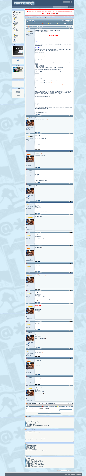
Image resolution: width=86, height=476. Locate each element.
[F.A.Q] (14, 29)
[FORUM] (14, 14)
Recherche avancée (69, 21)
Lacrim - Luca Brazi (31, 451)
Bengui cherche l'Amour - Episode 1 (34, 420)
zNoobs (29, 115)
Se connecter (30, 21)
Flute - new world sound (32, 446)
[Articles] (14, 18)
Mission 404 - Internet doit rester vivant (34, 419)
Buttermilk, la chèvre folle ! (32, 423)
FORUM (16, 14)
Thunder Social (18, 12)
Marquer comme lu (69, 23)
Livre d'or (16, 30)
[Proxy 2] (14, 40)
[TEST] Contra (30, 465)
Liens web (17, 36)
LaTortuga (29, 28)
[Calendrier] (14, 19)
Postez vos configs (31, 433)
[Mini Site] (14, 34)
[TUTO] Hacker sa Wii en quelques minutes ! (35, 461)
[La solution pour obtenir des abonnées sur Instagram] (18, 54)
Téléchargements (18, 37)
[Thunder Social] (14, 12)
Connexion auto (41, 408)
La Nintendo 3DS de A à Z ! (32, 459)
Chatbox (16, 35)
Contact (16, 31)
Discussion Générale (43, 17)
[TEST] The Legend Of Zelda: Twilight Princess (36, 464)
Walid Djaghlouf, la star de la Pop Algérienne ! (35, 466)
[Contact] (14, 31)
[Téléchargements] (14, 37)
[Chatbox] (14, 35)
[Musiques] (14, 25)
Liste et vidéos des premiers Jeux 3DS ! (34, 460)
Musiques (16, 25)
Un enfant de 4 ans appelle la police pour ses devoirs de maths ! (38, 425)
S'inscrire (35, 21)
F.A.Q (16, 29)
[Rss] (28, 26)
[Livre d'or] (14, 30)
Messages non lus (61, 23)
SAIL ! (29, 444)
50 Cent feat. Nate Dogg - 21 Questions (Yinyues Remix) (37, 450)
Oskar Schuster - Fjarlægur (32, 445)
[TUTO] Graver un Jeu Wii (32, 462)
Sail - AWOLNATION (31, 447)
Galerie (18, 76)
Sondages (16, 22)
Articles (16, 18)
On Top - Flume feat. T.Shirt (32, 449)
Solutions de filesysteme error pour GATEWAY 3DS (36, 438)
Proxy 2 (16, 40)
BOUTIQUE (15, 41)
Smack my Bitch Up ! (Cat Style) (33, 422)
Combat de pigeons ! (31, 424)
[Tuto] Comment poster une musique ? (34, 432)
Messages (27, 35)
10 (70, 26)
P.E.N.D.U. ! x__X (50, 17)
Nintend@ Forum (32, 17)
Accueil (18, 9)
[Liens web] (14, 36)
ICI (56, 13)
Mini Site (16, 34)
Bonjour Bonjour (31, 437)
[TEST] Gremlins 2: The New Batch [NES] (35, 463)
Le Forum (37, 17)
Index (28, 23)
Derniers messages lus (52, 23)
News (16, 17)
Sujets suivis (45, 23)
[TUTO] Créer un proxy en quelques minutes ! (35, 458)
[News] (14, 17)
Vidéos (16, 24)
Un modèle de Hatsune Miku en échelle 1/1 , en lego (36, 439)
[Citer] (69, 133)
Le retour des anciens (31, 431)
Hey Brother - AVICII (31, 448)
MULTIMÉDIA (15, 23)
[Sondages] (14, 22)
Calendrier (17, 19)
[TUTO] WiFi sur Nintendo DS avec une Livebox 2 (36, 457)
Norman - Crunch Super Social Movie (34, 421)
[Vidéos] (14, 24)
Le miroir (29, 426)
